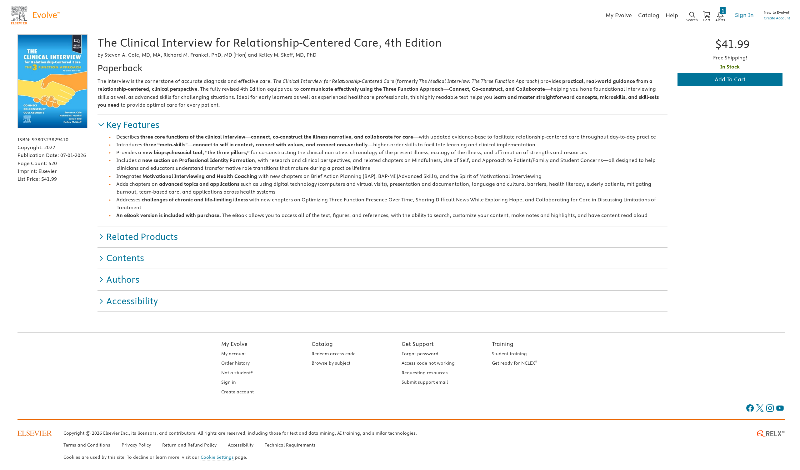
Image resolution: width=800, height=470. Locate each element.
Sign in (228, 382)
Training (502, 343)
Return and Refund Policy (189, 445)
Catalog (322, 343)
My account (233, 353)
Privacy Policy (136, 445)
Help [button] (672, 15)
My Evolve (234, 343)
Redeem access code (334, 353)
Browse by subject (331, 363)
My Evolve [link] (619, 15)
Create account (237, 392)
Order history (235, 363)
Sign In (744, 14)
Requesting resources (425, 373)
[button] (128, 125)
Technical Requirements (290, 445)
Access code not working (428, 363)
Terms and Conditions (86, 445)
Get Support (418, 343)
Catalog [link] (648, 15)
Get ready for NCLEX (514, 363)
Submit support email (425, 382)
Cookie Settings (217, 457)
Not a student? (236, 373)
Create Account (777, 18)
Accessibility (240, 445)
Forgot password (420, 353)
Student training (509, 353)
